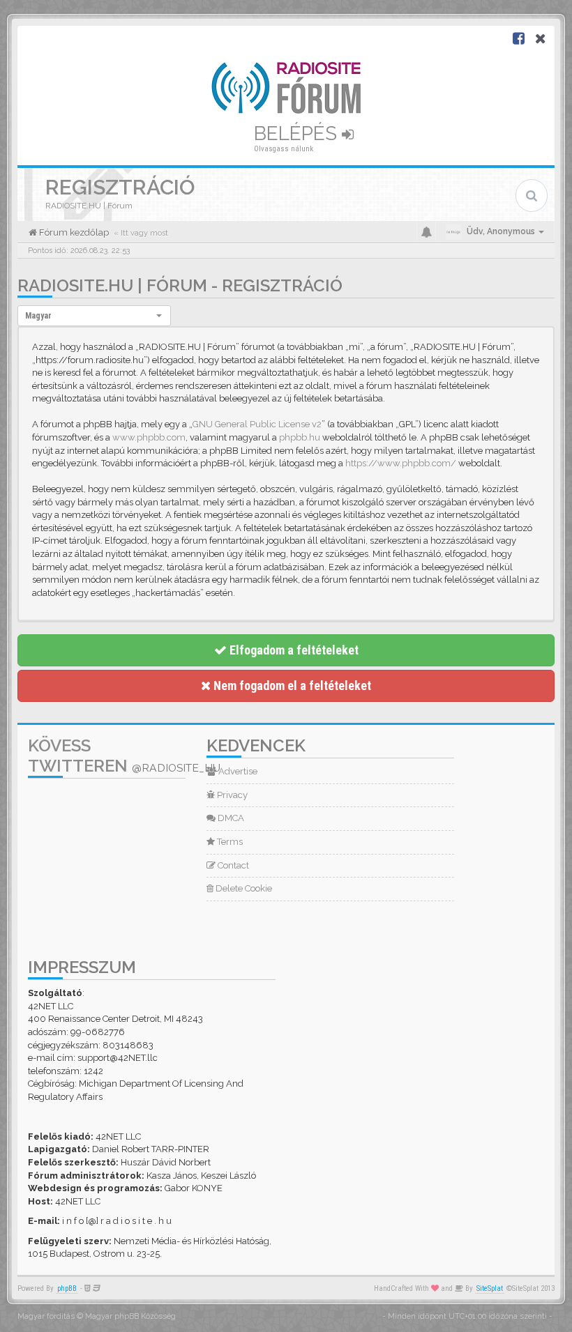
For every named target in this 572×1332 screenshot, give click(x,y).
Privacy (231, 795)
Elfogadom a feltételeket (293, 650)
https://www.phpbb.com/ (400, 463)
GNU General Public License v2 (257, 424)
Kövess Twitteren (124, 755)
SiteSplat (489, 1288)
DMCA (230, 818)
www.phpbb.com (149, 437)
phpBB (67, 1288)
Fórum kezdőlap (73, 232)
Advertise (236, 771)
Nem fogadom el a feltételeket (291, 685)
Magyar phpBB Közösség (130, 1316)
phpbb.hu (299, 437)
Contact (232, 865)
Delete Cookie (242, 888)
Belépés (298, 133)
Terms (229, 841)
